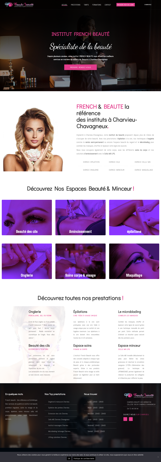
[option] (80, 45)
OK (69, 458)
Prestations (75, 5)
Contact (108, 5)
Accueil (64, 5)
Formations (96, 5)
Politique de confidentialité (84, 458)
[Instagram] (131, 419)
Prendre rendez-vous (80, 67)
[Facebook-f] (125, 419)
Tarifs (86, 5)
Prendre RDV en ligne (125, 5)
